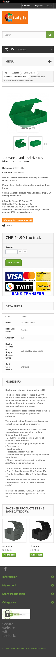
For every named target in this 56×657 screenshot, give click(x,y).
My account (9, 585)
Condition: (7, 172)
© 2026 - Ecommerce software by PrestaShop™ (24, 648)
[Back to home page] (28, 1)
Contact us (26, 5)
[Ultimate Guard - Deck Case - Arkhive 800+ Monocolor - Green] (20, 143)
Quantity (9, 247)
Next (45, 143)
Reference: (7, 168)
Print (9, 225)
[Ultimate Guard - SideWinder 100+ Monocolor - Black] (42, 531)
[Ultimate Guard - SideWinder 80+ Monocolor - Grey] (14, 531)
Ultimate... (7, 546)
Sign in (49, 5)
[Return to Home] (6, 73)
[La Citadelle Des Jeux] (28, 17)
